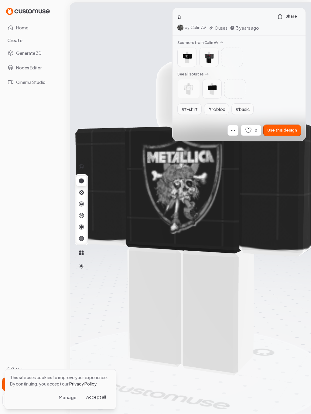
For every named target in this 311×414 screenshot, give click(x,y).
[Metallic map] (81, 227)
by (195, 27)
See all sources (190, 74)
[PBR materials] (81, 180)
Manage (68, 397)
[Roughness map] (81, 215)
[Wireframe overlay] (81, 166)
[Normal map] (81, 204)
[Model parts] (81, 252)
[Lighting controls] (81, 266)
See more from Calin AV (197, 42)
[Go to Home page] (28, 11)
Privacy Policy (82, 383)
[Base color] (81, 192)
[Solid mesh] (81, 238)
